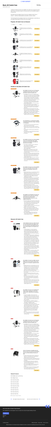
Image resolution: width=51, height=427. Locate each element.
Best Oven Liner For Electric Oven (32, 399)
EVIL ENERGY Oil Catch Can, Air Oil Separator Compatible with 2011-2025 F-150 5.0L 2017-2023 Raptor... (25, 29)
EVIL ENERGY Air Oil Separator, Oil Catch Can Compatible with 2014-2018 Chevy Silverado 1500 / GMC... (25, 54)
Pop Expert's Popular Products (16, 395)
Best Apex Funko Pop (14, 389)
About (4, 415)
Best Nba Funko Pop (14, 387)
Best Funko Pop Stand (15, 383)
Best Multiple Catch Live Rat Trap (17, 375)
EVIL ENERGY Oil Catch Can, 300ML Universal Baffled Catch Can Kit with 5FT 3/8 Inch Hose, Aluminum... (25, 68)
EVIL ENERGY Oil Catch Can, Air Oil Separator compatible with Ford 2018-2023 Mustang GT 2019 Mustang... (25, 61)
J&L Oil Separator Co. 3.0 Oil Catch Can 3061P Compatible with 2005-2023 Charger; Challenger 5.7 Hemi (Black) (31, 121)
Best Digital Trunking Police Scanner (19, 399)
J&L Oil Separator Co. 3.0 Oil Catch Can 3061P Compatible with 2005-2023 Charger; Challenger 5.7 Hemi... (26, 35)
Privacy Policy (40, 422)
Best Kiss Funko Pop (14, 393)
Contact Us (6, 413)
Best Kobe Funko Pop (14, 391)
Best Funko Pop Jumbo (15, 385)
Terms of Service (45, 422)
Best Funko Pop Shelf (14, 381)
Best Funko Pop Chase (15, 379)
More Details (37, 28)
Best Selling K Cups (14, 377)
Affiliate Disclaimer (34, 422)
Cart (3, 416)
